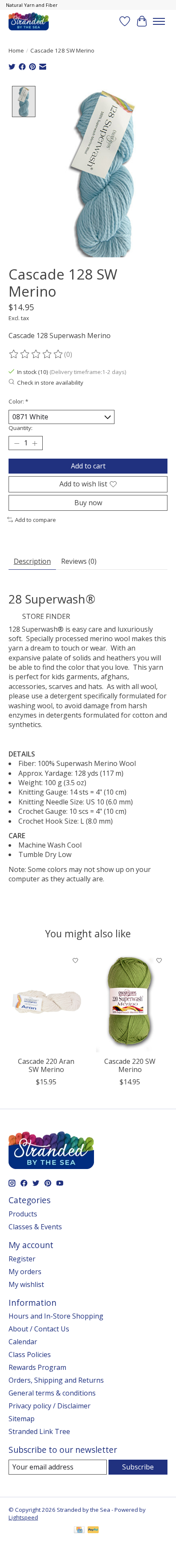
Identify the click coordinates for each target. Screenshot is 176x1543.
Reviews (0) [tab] (79, 561)
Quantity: (20, 428)
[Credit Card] (79, 1530)
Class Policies (30, 1354)
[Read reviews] (36, 354)
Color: (18, 401)
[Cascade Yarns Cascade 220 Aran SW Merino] (46, 1002)
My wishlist (26, 1284)
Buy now (88, 502)
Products (23, 1214)
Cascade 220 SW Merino (129, 1065)
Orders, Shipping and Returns (56, 1380)
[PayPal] (93, 1530)
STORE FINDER (46, 616)
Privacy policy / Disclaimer (50, 1405)
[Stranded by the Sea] (29, 21)
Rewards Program (37, 1367)
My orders (25, 1271)
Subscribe (138, 1467)
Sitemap (22, 1418)
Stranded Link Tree (39, 1431)
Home (16, 50)
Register (22, 1258)
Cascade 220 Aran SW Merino (46, 1065)
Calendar (23, 1341)
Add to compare (35, 520)
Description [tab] (32, 561)
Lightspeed (23, 1517)
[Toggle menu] (158, 21)
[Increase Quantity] (34, 443)
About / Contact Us (39, 1329)
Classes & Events (35, 1226)
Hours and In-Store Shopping (56, 1316)
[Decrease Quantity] (16, 443)
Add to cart (88, 466)
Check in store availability (50, 382)
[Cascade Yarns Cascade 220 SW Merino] (129, 1002)
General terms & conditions (52, 1393)
